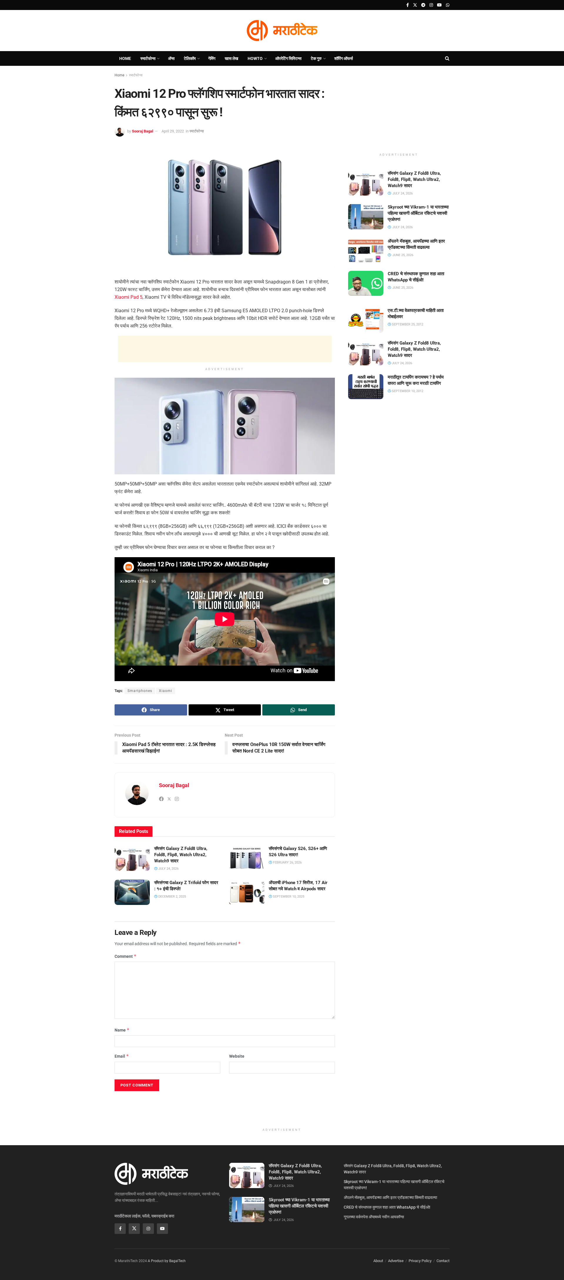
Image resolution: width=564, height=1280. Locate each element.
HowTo (255, 58)
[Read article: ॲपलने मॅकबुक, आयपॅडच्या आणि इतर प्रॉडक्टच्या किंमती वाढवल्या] (365, 250)
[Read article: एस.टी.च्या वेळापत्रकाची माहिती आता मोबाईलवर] (365, 320)
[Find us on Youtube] (439, 5)
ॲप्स (171, 58)
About (378, 1261)
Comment (126, 956)
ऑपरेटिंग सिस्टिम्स (288, 58)
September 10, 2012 (407, 391)
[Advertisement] (225, 349)
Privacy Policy (420, 1261)
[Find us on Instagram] (431, 5)
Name (122, 1030)
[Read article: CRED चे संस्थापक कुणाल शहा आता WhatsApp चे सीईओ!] (365, 283)
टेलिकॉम (190, 58)
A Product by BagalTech (167, 1261)
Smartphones (139, 691)
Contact (443, 1261)
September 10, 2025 (288, 896)
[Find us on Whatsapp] (447, 5)
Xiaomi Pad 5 (128, 297)
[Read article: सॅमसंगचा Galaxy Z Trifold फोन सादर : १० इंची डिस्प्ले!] (132, 892)
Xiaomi (165, 691)
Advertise (396, 1261)
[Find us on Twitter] (415, 5)
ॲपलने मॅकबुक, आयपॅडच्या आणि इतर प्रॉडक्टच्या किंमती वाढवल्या (390, 1197)
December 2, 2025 (171, 896)
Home (125, 58)
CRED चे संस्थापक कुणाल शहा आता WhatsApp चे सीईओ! (387, 1207)
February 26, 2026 (287, 862)
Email (122, 1056)
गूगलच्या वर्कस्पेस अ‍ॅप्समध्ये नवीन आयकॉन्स (374, 1217)
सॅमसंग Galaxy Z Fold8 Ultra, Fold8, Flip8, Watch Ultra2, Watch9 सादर (180, 855)
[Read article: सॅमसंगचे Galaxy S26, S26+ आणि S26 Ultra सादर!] (246, 858)
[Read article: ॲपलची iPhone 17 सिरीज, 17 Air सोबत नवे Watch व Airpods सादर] (246, 892)
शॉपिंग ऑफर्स (343, 58)
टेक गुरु (316, 58)
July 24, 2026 (168, 869)
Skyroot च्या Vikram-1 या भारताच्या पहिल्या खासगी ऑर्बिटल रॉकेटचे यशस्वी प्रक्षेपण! (418, 213)
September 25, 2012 (407, 324)
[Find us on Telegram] (423, 5)
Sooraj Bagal (142, 131)
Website (236, 1056)
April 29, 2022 (173, 131)
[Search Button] (447, 58)
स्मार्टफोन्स (147, 58)
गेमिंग (211, 58)
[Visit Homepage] (282, 30)
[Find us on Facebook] (407, 5)
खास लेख (231, 58)
